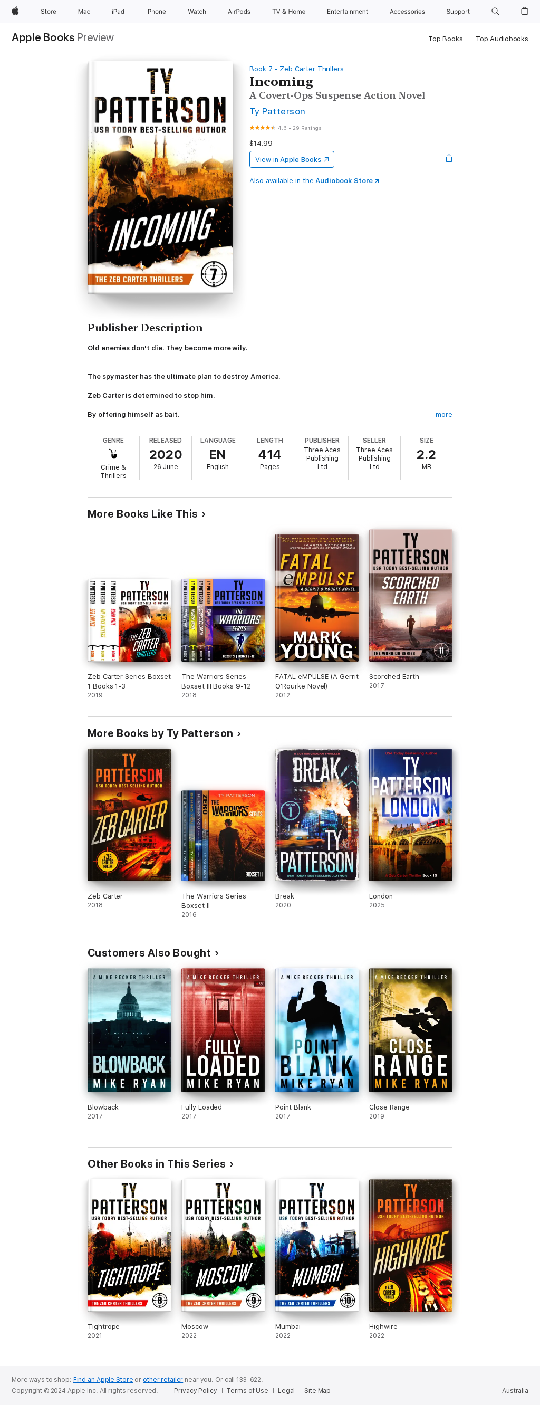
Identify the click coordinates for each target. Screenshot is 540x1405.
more (444, 414)
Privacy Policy (195, 1390)
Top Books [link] (445, 39)
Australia (515, 1390)
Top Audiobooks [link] (502, 39)
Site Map (317, 1390)
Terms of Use (247, 1390)
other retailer (163, 1379)
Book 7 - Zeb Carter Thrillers (296, 69)
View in (288, 160)
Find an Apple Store (103, 1379)
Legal (286, 1390)
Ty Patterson (277, 111)
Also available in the (311, 181)
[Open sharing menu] (449, 159)
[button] (495, 11)
